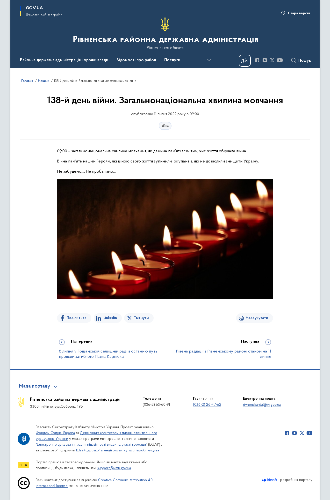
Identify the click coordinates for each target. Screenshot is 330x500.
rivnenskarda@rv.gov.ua (262, 405)
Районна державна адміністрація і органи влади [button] (64, 60)
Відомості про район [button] (136, 60)
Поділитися (76, 318)
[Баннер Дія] (245, 61)
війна (165, 126)
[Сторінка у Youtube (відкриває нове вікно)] (280, 60)
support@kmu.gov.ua (114, 468)
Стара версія (299, 13)
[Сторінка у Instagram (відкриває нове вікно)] (265, 60)
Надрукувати (257, 318)
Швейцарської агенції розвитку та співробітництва (117, 450)
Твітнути (141, 318)
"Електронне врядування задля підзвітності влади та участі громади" (91, 445)
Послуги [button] (172, 60)
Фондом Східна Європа (55, 433)
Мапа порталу (34, 386)
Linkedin (110, 318)
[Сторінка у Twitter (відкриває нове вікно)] (272, 60)
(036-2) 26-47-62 (207, 405)
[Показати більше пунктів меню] (209, 60)
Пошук (304, 61)
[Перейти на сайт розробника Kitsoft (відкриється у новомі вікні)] (270, 480)
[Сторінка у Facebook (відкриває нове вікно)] (257, 60)
